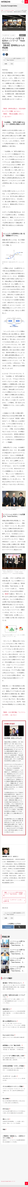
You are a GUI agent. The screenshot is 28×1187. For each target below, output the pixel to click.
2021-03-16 (5, 50)
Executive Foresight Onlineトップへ (7, 1181)
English (21, 35)
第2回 (6, 594)
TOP (2, 10)
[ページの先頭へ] (26, 1183)
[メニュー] (26, 1)
